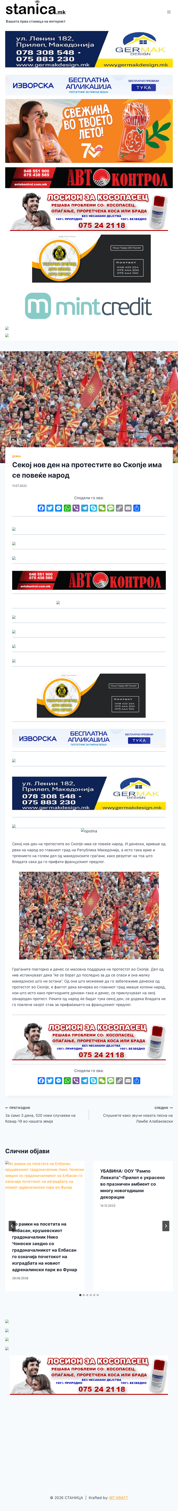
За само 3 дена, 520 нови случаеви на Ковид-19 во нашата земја (40, 1114)
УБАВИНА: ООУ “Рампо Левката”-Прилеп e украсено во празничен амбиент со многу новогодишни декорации (132, 1184)
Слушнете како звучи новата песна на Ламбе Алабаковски (138, 1114)
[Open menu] (169, 11)
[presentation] (45, 1187)
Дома (16, 456)
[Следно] (165, 1226)
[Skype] (93, 509)
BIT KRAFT (118, 1498)
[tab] (80, 1295)
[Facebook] (41, 509)
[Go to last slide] (12, 1226)
